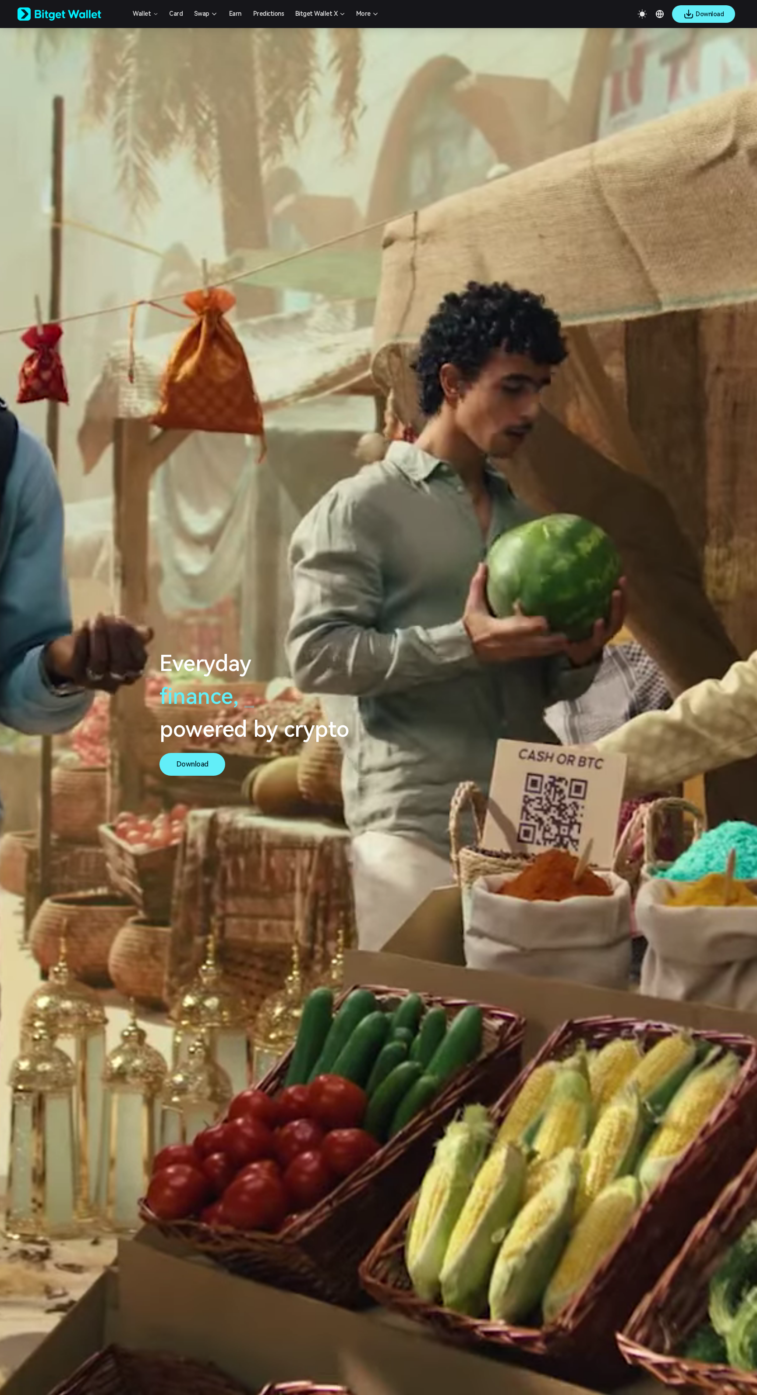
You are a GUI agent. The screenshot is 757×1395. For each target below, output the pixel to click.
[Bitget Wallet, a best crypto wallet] (71, 14)
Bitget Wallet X (316, 13)
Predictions (268, 13)
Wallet (142, 13)
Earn (235, 13)
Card (176, 13)
